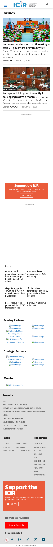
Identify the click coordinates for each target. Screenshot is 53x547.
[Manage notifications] (7, 540)
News (5, 40)
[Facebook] (12, 540)
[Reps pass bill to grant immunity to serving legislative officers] (26, 79)
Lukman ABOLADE (11, 106)
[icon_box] (26, 190)
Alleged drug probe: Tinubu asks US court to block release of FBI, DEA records (15, 292)
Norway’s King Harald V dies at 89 (36, 304)
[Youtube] (43, 540)
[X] (35, 540)
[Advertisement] (26, 142)
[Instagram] (20, 540)
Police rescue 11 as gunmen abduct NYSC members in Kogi (15, 305)
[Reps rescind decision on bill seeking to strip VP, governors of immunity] (26, 30)
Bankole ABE (8, 60)
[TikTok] (27, 540)
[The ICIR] (25, 4)
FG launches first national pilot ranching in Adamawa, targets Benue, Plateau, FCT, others (15, 276)
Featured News (9, 89)
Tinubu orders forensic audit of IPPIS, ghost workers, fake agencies (37, 292)
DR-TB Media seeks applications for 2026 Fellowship (36, 274)
